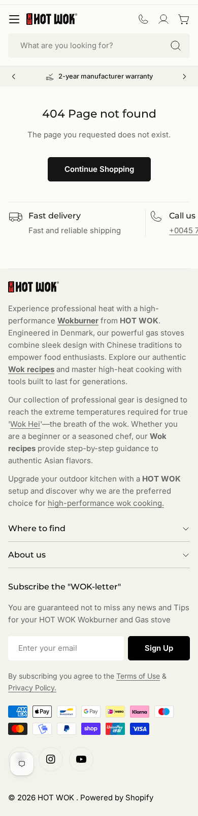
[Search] (176, 46)
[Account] (163, 19)
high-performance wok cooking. (106, 503)
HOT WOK (57, 797)
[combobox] (99, 45)
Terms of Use (138, 676)
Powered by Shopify (116, 797)
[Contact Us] (143, 19)
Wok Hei (25, 424)
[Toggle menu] (14, 19)
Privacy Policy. (32, 687)
